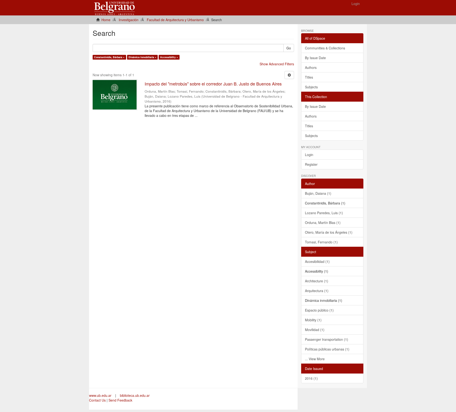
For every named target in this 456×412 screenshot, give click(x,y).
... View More (315, 358)
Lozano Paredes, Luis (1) (324, 212)
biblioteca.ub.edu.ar (135, 395)
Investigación (128, 19)
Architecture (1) (316, 281)
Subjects (311, 87)
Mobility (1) (313, 319)
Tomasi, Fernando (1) (321, 242)
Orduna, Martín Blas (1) (323, 222)
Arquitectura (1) (316, 290)
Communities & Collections (325, 48)
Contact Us (97, 400)
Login (309, 154)
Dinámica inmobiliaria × (142, 57)
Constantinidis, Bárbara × (109, 57)
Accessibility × (169, 57)
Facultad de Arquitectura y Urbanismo (175, 19)
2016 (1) (311, 378)
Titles (309, 77)
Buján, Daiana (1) (318, 193)
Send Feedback (120, 400)
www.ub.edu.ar (100, 395)
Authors (311, 67)
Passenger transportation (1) (326, 339)
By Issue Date (315, 57)
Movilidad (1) (314, 329)
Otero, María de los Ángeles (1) (328, 232)
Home (105, 19)
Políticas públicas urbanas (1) (327, 349)
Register (311, 164)
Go (288, 48)
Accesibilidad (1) (317, 261)
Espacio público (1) (319, 310)
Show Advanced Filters (277, 64)
